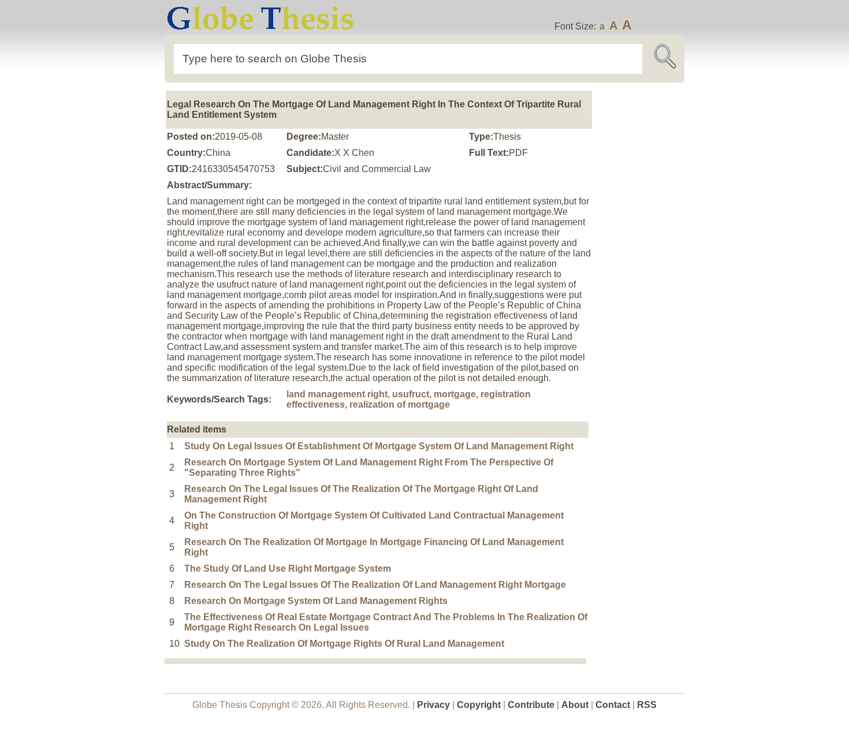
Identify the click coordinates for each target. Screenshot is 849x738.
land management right (337, 394)
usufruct (410, 394)
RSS (647, 705)
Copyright (479, 705)
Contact (613, 705)
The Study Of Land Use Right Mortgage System (287, 568)
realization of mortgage (399, 404)
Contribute (531, 705)
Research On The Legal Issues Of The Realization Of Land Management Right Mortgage (375, 585)
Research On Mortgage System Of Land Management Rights (316, 601)
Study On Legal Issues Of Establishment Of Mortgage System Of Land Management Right (379, 446)
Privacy (433, 705)
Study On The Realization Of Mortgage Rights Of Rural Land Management (344, 643)
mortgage (455, 394)
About (575, 705)
